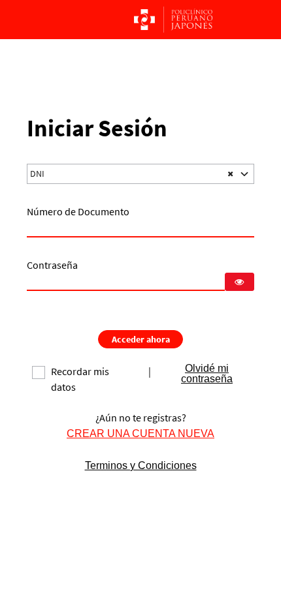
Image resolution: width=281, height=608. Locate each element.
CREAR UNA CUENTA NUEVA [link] (140, 434)
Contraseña (52, 264)
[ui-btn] (239, 282)
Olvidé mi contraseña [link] (207, 373)
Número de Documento (78, 211)
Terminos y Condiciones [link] (141, 466)
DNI (37, 173)
